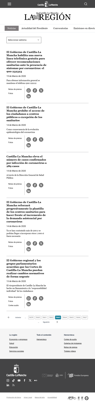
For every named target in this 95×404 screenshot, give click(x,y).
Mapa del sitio (40, 397)
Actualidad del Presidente (34, 28)
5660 (38, 317)
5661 (45, 317)
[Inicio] (24, 370)
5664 (65, 317)
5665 (71, 317)
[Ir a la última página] (55, 322)
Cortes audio (13, 305)
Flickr (35, 380)
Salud (11, 343)
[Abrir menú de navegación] (9, 4)
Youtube (19, 380)
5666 (78, 317)
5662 (51, 317)
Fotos (10, 93)
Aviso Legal (28, 397)
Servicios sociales (16, 351)
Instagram (8, 380)
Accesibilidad (52, 397)
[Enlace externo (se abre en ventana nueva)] (78, 398)
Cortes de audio (70, 339)
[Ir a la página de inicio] (48, 4)
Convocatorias (60, 28)
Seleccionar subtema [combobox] (17, 40)
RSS (13, 385)
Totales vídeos (70, 351)
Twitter (30, 380)
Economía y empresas (18, 339)
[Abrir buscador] (86, 4)
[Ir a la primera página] (10, 317)
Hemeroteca (41, 339)
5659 (31, 317)
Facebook (24, 380)
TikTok (13, 380)
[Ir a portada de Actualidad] (47, 17)
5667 (85, 317)
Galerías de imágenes (73, 343)
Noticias (11, 28)
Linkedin (8, 385)
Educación (13, 347)
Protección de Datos (13, 397)
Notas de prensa (15, 89)
